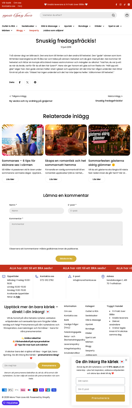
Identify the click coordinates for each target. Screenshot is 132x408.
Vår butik (6, 2)
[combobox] (78, 15)
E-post (72, 204)
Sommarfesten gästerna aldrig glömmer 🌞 (106, 163)
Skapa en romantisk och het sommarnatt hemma (65, 163)
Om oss (17, 2)
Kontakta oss (8, 6)
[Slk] (113, 15)
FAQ (20, 6)
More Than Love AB (19, 397)
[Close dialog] (126, 360)
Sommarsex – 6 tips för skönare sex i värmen (18, 163)
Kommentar (16, 218)
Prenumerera (100, 398)
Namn (13, 204)
